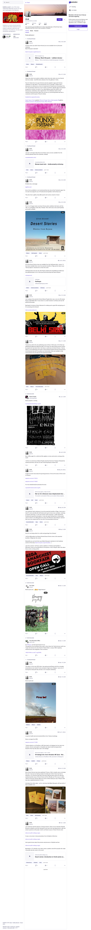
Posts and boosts (29, 35)
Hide (63, 104)
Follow (59, 19)
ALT (53, 444)
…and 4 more (45, 253)
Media (31, 30)
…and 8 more (43, 761)
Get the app (12, 926)
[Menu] (64, 19)
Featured (36, 30)
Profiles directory (16, 922)
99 (26, 24)
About (11, 922)
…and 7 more (44, 815)
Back (28, 2)
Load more (45, 869)
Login (78, 29)
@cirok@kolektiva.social (30, 20)
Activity (27, 30)
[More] (65, 67)
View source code (10, 927)
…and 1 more (46, 169)
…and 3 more (46, 386)
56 (32, 24)
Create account (78, 26)
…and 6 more (41, 500)
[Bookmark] (55, 67)
